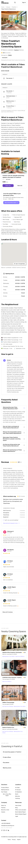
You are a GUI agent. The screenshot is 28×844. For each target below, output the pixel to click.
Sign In (24, 2)
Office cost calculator (20, 809)
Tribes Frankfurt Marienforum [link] (8, 9)
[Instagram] (4, 830)
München (17, 796)
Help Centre (18, 805)
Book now (8, 185)
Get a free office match (11, 202)
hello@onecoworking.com (7, 825)
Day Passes (4, 792)
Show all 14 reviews (8, 612)
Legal (16, 816)
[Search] (15, 2)
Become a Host (5, 809)
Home (2, 7)
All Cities (17, 787)
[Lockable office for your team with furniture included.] (14, 106)
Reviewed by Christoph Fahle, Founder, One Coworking (13, 60)
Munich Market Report (20, 814)
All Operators (18, 792)
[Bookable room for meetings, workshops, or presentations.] (15, 101)
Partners (3, 807)
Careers (3, 812)
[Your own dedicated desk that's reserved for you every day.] (16, 96)
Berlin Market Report (20, 812)
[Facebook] (1, 830)
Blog (16, 807)
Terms (9, 839)
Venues (8, 7)
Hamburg (17, 798)
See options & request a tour (10, 523)
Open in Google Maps (20, 263)
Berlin (16, 794)
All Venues (18, 789)
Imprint (18, 839)
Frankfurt (14, 7)
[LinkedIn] (8, 830)
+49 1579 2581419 (5, 823)
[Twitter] (6, 830)
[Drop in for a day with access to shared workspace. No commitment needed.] (13, 78)
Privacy (14, 839)
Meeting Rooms (5, 789)
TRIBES (10, 55)
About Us (3, 805)
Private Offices (5, 787)
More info (20, 185)
